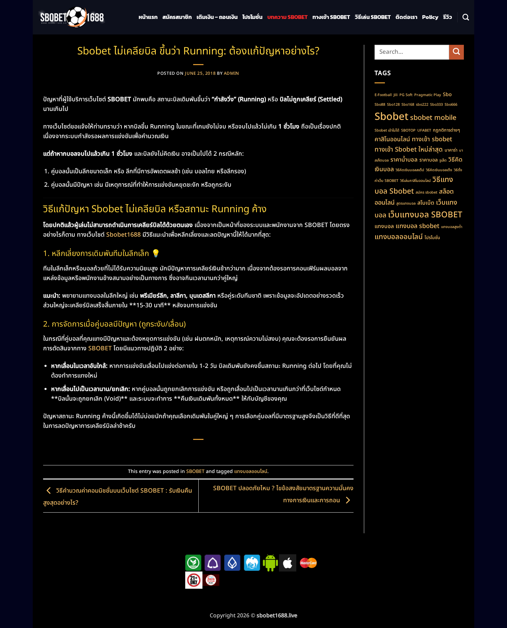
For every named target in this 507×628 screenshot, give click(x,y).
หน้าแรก (148, 17)
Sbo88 (380, 104)
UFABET (424, 130)
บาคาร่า (451, 150)
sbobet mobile (433, 118)
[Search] (466, 17)
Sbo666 (451, 104)
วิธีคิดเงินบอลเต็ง (439, 170)
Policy (430, 17)
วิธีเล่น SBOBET (373, 17)
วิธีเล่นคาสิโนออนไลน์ (415, 181)
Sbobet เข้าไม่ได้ (387, 130)
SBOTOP (408, 130)
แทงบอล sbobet (417, 226)
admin (231, 73)
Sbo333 (436, 104)
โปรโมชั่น (252, 17)
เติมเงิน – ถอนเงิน (217, 17)
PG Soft (405, 95)
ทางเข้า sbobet (432, 139)
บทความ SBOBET (287, 17)
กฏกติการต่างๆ (446, 130)
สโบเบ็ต (425, 203)
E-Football (383, 95)
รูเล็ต (443, 160)
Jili (396, 95)
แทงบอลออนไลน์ (250, 471)
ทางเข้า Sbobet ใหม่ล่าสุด (409, 149)
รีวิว (447, 17)
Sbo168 (407, 104)
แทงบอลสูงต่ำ (451, 227)
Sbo (447, 94)
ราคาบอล (428, 160)
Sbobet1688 (123, 234)
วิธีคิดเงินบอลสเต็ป (410, 170)
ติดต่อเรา (406, 17)
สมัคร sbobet (426, 192)
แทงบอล (384, 226)
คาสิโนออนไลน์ (392, 139)
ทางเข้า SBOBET (331, 17)
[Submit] (456, 52)
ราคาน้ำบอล (404, 159)
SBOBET (100, 348)
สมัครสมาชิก (177, 17)
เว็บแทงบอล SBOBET (425, 215)
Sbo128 (393, 104)
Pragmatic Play (427, 95)
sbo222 (422, 104)
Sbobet (391, 116)
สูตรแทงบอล (406, 203)
